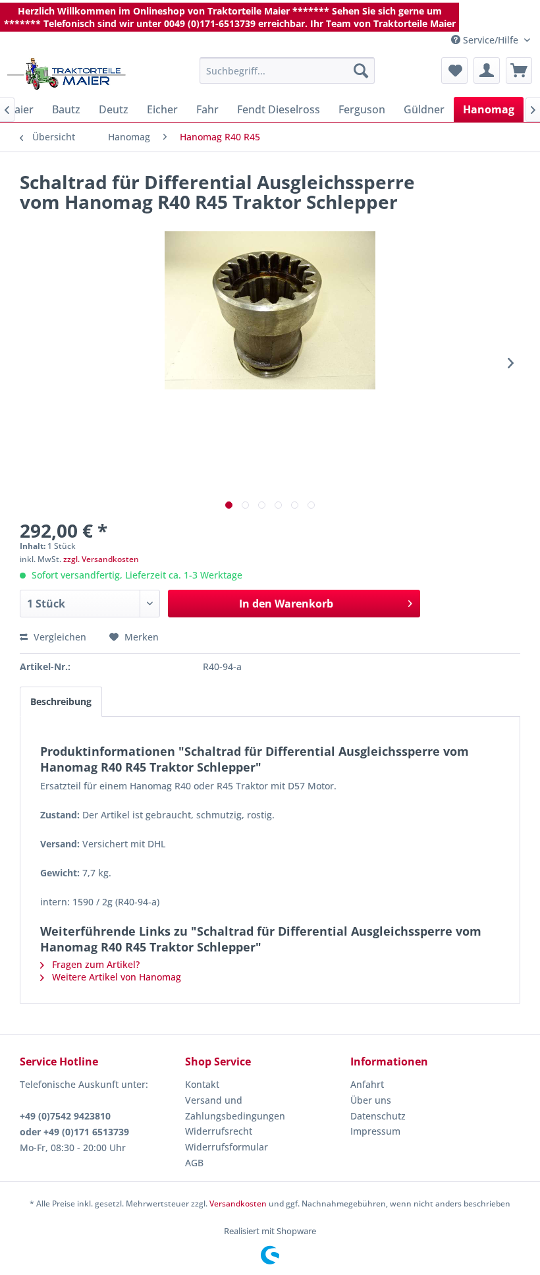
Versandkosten (238, 1203)
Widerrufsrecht (218, 1131)
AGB (194, 1162)
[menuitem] (287, 70)
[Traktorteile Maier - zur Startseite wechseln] (66, 73)
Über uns (370, 1100)
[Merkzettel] (454, 70)
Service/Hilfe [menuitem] (490, 40)
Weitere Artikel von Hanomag (115, 977)
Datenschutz (378, 1116)
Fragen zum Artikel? (94, 964)
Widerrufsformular (226, 1147)
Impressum (375, 1131)
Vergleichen (58, 637)
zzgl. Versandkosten (101, 559)
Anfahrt (367, 1084)
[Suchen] (361, 70)
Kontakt (202, 1084)
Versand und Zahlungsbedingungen (235, 1108)
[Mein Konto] (486, 70)
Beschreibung (61, 701)
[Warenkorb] (519, 70)
